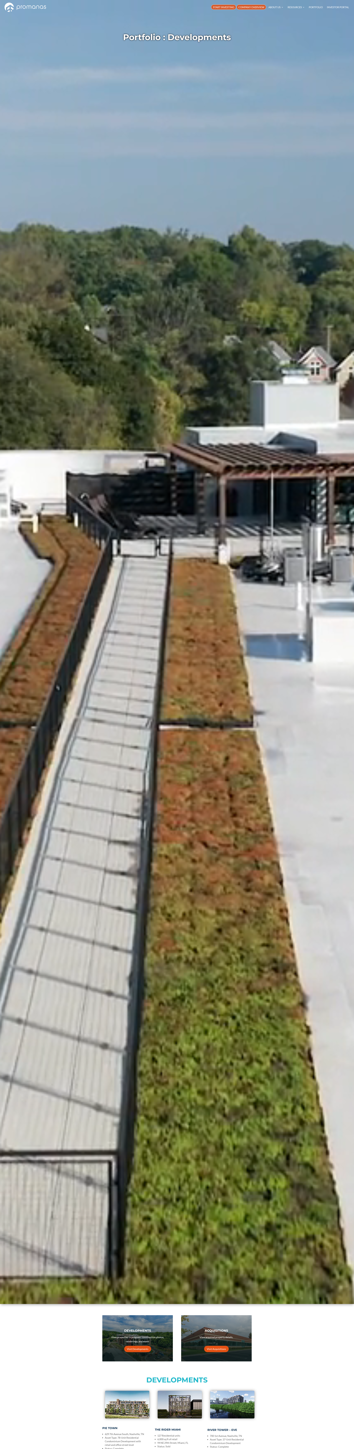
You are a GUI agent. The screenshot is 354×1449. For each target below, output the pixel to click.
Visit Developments (137, 1348)
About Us (274, 7)
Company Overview (251, 7)
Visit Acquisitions (216, 1348)
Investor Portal (338, 7)
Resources (295, 7)
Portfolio (316, 7)
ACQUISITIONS (216, 1330)
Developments (137, 1330)
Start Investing (223, 7)
